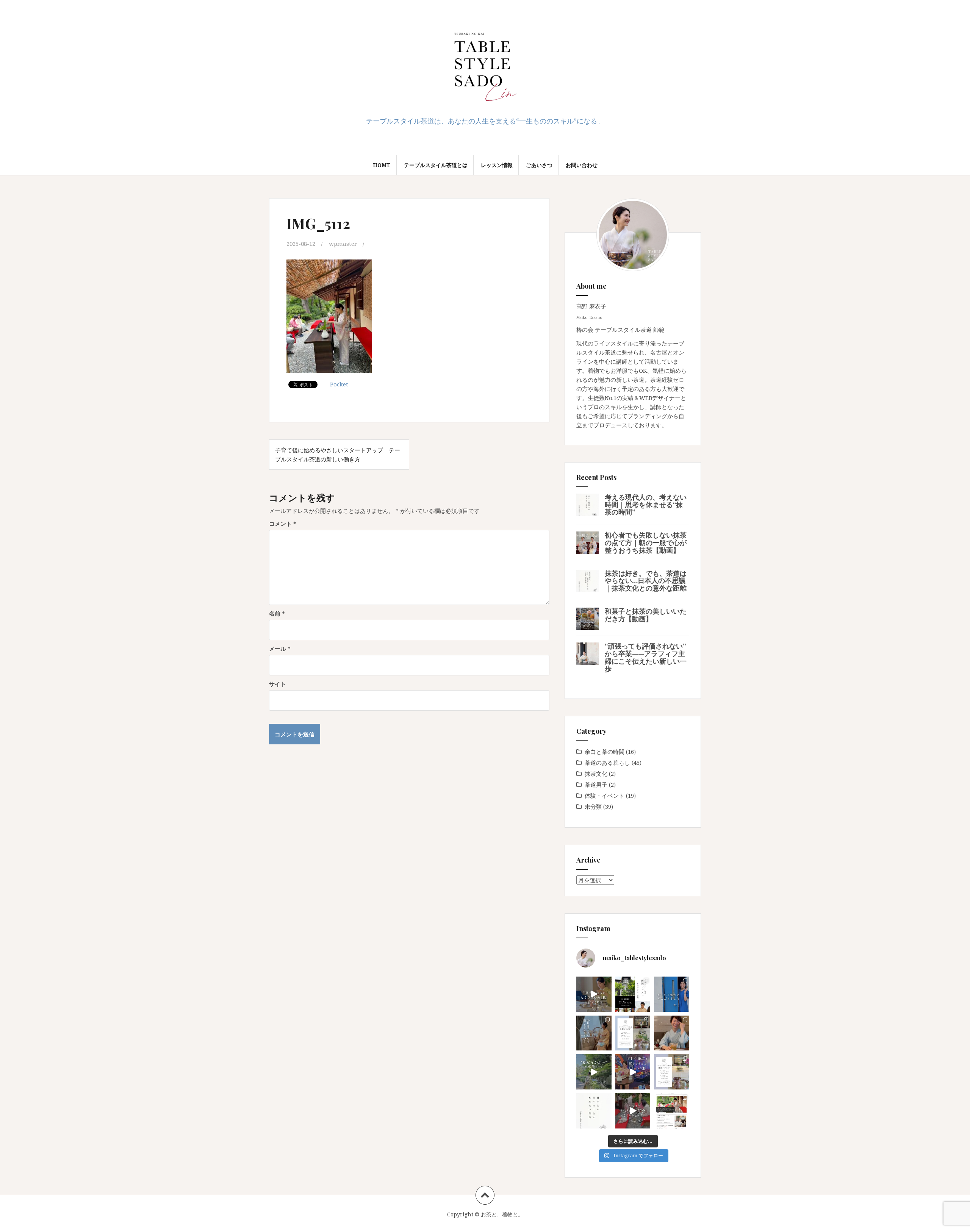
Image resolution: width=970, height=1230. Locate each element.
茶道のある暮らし (607, 762)
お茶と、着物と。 (502, 1214)
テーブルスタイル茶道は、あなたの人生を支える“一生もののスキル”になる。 (485, 120)
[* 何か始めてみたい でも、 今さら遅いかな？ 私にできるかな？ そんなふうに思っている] (633, 1033)
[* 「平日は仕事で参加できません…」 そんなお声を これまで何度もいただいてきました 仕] (633, 994)
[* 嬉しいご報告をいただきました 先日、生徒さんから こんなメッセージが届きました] (671, 994)
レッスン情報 (497, 165)
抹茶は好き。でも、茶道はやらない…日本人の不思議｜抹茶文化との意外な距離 (646, 581)
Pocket (339, 384)
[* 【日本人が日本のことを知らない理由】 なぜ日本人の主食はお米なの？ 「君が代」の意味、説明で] (594, 1110)
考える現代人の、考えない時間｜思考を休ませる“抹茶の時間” (646, 504)
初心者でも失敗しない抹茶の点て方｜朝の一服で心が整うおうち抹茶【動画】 (646, 542)
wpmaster (343, 243)
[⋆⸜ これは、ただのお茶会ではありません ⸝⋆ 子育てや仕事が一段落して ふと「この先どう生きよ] (633, 1110)
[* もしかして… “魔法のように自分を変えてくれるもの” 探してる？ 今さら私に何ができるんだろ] (671, 1071)
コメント (282, 523)
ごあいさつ (539, 165)
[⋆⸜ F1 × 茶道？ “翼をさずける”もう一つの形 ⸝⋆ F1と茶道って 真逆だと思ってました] (633, 1071)
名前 (277, 613)
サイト (277, 684)
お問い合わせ (582, 165)
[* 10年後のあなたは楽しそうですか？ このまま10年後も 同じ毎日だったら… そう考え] (594, 1033)
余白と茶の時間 (604, 751)
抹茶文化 (596, 773)
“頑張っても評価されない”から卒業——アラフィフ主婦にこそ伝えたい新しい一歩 (646, 657)
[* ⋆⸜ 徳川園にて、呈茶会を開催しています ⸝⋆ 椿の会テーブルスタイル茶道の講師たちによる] (671, 1110)
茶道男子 (596, 784)
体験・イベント (604, 795)
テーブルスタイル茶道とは (436, 165)
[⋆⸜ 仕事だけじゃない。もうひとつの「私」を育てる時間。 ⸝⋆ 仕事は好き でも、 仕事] (594, 994)
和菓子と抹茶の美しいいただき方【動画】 (646, 614)
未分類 (593, 806)
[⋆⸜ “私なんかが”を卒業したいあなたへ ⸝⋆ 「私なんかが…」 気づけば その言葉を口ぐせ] (594, 1071)
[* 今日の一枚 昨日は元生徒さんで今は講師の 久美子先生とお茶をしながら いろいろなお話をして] (671, 1033)
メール (280, 648)
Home (382, 165)
